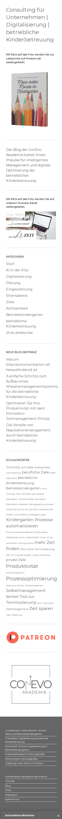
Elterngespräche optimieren (41, 504)
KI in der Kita (17, 270)
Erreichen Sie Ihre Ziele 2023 (25, 509)
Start (10, 264)
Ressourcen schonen (15, 585)
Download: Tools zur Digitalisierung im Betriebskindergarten (26, 748)
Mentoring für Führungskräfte (21, 758)
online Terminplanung (40, 549)
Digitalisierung (19, 276)
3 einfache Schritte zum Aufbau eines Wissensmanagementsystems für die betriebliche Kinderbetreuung (32, 386)
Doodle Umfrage (26, 499)
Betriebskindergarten (24, 315)
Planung (13, 283)
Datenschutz (12, 799)
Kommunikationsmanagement (20, 532)
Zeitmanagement (17, 609)
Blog (8, 785)
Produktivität (22, 566)
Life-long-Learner (26, 543)
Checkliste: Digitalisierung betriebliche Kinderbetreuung (26, 740)
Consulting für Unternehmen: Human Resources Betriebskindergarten (25, 732)
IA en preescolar (19, 333)
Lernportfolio (11, 543)
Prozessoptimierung (31, 579)
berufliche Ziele (35, 472)
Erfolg (8, 509)
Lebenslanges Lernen (15, 537)
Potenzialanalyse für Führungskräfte (25, 754)
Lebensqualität (32, 537)
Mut (22, 549)
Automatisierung (13, 473)
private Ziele (16, 560)
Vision (39, 603)
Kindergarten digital (37, 515)
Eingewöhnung (19, 289)
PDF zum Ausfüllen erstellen (19, 555)
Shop (8, 790)
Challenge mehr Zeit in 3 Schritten (24, 763)
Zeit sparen (41, 608)
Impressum (11, 794)
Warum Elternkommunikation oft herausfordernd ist (28, 364)
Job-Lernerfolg (20, 515)
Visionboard (48, 603)
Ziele (10, 302)
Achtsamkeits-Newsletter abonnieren (26, 776)
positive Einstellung (41, 555)
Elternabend (16, 296)
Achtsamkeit (17, 308)
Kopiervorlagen (41, 532)
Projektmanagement (15, 573)
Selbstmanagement (34, 585)
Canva (44, 489)
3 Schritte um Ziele (20, 467)
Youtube (10, 781)
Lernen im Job (46, 537)
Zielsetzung (16, 615)
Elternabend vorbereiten (17, 504)
